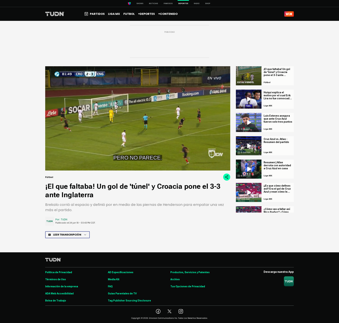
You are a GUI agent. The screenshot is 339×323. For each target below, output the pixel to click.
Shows (139, 3)
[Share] (226, 177)
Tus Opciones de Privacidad (187, 286)
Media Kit (113, 279)
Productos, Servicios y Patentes (190, 272)
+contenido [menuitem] (168, 14)
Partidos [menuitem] (97, 14)
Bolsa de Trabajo (55, 300)
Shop (207, 3)
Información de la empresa (61, 286)
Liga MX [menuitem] (114, 14)
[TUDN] (54, 14)
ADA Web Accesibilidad (59, 293)
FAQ (110, 286)
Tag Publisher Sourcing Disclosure (129, 300)
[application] (137, 118)
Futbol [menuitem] (129, 14)
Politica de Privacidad (58, 272)
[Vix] (289, 14)
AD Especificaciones (120, 272)
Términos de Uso (55, 279)
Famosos (168, 3)
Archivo (175, 279)
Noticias (153, 3)
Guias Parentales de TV (122, 293)
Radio (197, 3)
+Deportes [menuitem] (146, 14)
